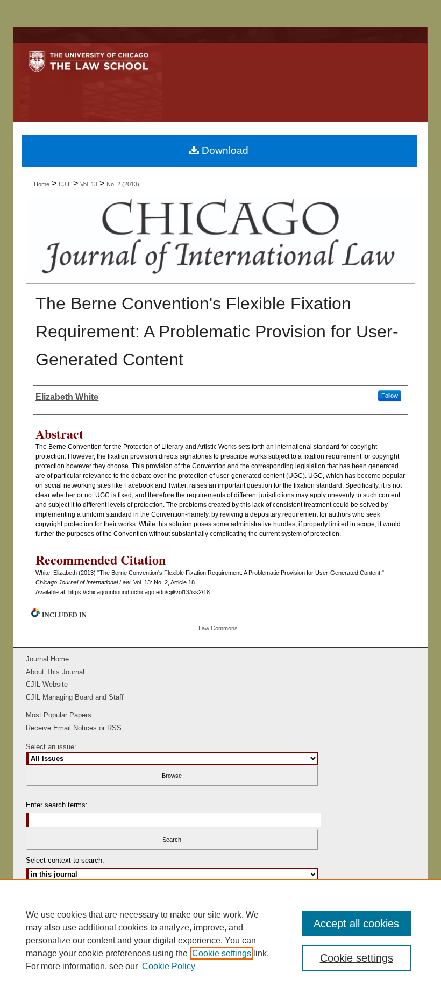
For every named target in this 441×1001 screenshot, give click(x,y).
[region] (220, 940)
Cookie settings (221, 953)
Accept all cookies (356, 923)
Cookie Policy (168, 966)
